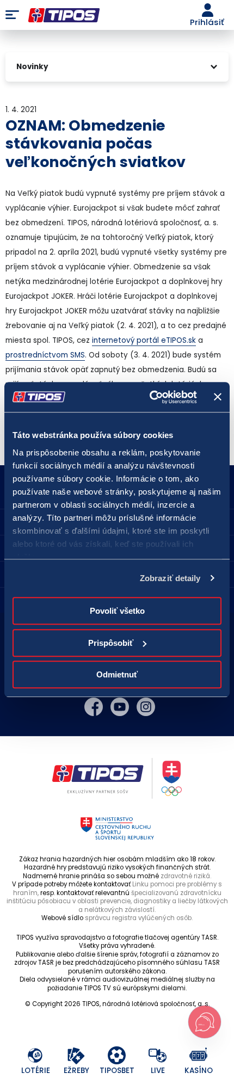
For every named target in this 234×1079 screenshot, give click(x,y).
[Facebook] (93, 707)
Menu (12, 15)
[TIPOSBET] (117, 1055)
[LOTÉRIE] (35, 1055)
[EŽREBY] (76, 1055)
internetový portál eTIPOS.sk (144, 340)
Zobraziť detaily (170, 578)
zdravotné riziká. (186, 876)
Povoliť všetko (117, 610)
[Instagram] (146, 707)
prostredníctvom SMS (45, 355)
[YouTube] (119, 707)
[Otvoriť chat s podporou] (204, 1022)
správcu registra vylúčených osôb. (139, 918)
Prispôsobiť (110, 643)
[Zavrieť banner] (217, 397)
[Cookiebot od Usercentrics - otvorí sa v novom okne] (150, 397)
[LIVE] (158, 1055)
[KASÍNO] (198, 1055)
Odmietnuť (117, 674)
